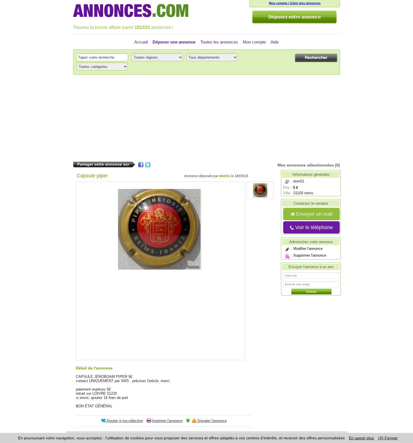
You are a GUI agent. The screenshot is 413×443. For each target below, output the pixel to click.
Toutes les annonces (219, 42)
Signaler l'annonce (212, 421)
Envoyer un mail (313, 214)
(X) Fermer (388, 438)
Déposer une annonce (174, 42)
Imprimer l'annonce (167, 421)
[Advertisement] (206, 118)
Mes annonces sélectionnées (306, 165)
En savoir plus (361, 438)
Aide (275, 42)
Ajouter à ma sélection (124, 421)
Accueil (141, 42)
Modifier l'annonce (308, 248)
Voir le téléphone (313, 227)
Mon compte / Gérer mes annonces (295, 3)
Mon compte (254, 42)
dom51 (224, 176)
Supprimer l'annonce (309, 255)
